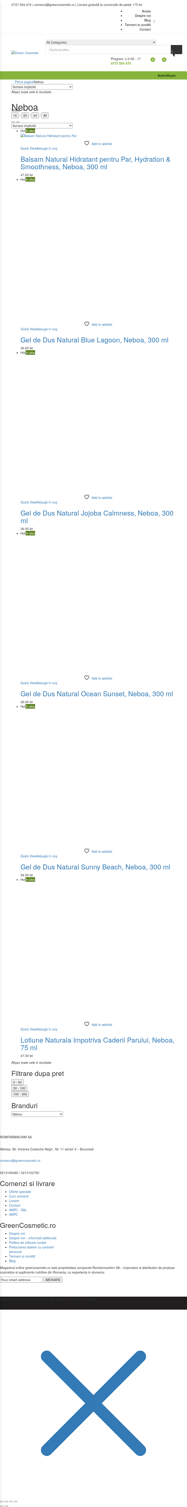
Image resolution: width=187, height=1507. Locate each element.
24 (35, 115)
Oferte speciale (20, 1191)
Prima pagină (24, 81)
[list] (13, 122)
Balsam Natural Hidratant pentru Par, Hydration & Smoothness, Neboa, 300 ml (96, 162)
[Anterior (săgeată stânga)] (2, 1506)
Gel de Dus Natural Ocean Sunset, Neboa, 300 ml (97, 693)
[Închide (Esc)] (15, 1501)
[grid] (18, 122)
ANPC (13, 1214)
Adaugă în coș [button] (46, 148)
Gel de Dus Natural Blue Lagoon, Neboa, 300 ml (95, 339)
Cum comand (19, 1196)
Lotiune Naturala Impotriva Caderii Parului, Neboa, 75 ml (97, 1043)
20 (25, 115)
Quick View (28, 148)
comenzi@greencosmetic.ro (20, 1160)
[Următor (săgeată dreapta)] (6, 1506)
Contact (14, 1205)
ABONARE (52, 1279)
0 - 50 (17, 1082)
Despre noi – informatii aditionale (33, 1238)
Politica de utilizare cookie (27, 1242)
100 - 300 (20, 1094)
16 (15, 115)
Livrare (14, 1200)
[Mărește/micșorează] (2, 1501)
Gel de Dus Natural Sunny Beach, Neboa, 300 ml (95, 866)
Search (176, 49)
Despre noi (17, 1233)
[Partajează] (11, 1501)
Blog (12, 1260)
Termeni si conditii (22, 1256)
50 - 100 (19, 1088)
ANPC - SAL (18, 1210)
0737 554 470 (121, 63)
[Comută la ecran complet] (6, 1501)
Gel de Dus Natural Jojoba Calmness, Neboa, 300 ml (97, 516)
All (45, 115)
